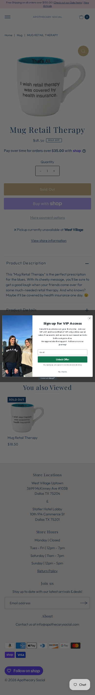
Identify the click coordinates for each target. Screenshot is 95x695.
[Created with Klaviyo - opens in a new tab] (47, 378)
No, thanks (62, 372)
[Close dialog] (90, 318)
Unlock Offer (62, 359)
